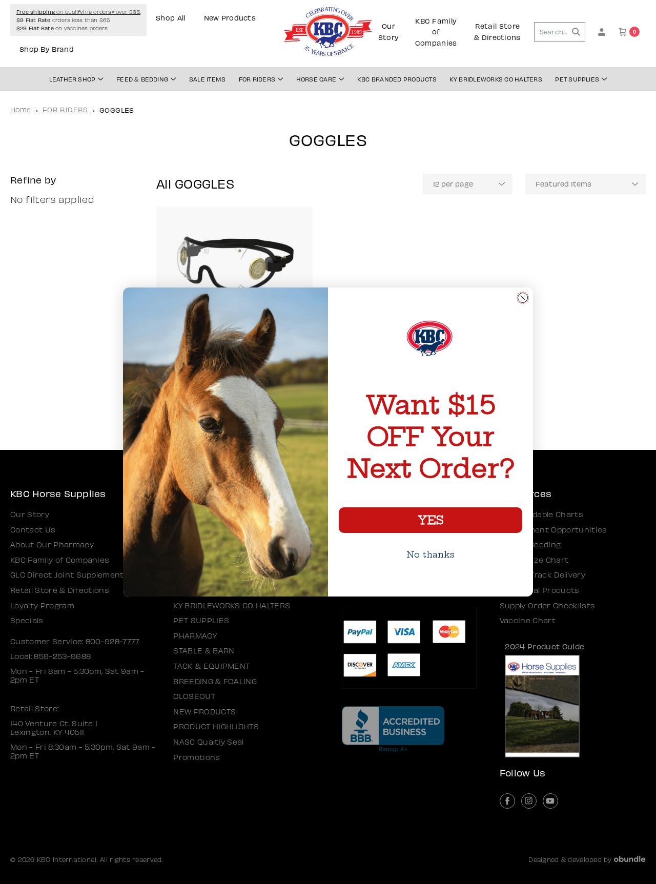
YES (430, 520)
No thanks (430, 554)
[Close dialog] (523, 298)
